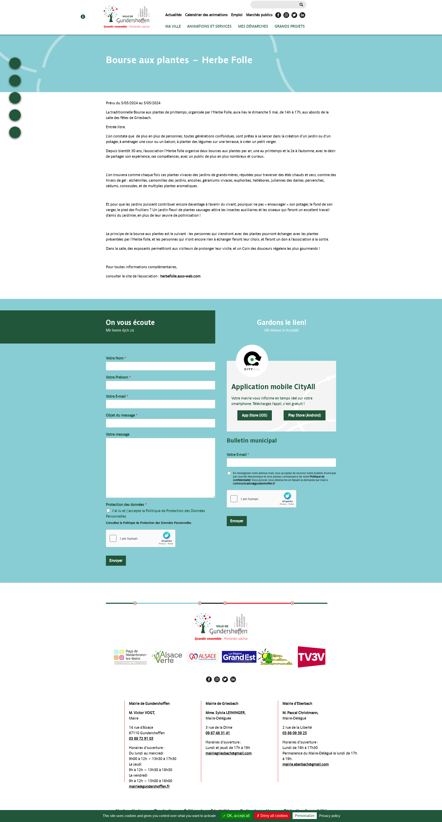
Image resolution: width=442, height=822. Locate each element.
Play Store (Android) (304, 415)
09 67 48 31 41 (218, 733)
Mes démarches (253, 26)
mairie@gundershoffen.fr (149, 786)
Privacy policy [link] (329, 816)
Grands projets (290, 26)
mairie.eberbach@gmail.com (305, 764)
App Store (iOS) (254, 415)
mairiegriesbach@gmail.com (229, 753)
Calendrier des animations (206, 15)
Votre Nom (116, 358)
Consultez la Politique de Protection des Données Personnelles (148, 523)
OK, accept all (238, 816)
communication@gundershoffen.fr (254, 483)
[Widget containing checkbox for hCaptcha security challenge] (140, 538)
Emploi (237, 15)
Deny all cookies (274, 816)
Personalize (304, 816)
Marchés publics (259, 15)
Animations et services (209, 26)
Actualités (173, 15)
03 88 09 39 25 (294, 733)
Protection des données (126, 504)
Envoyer (115, 560)
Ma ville (173, 26)
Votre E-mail (117, 396)
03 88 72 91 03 (141, 738)
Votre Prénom (118, 377)
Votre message (117, 434)
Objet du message (121, 415)
